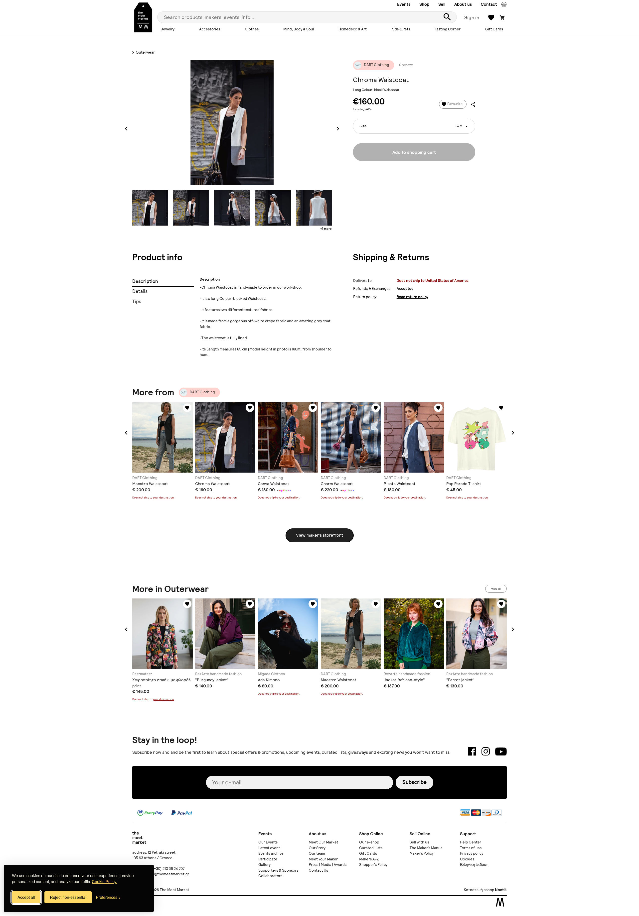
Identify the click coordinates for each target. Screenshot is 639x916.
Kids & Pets (400, 29)
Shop (424, 4)
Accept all (26, 897)
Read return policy (412, 296)
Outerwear (145, 52)
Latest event (269, 847)
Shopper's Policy (373, 864)
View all (496, 588)
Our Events (268, 842)
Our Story (317, 847)
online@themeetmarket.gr (166, 874)
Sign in (471, 17)
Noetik (501, 889)
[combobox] (414, 126)
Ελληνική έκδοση (474, 864)
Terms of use (471, 847)
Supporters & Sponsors (278, 870)
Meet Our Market (323, 842)
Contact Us (318, 870)
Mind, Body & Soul (298, 29)
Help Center (470, 842)
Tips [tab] (136, 301)
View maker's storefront (319, 535)
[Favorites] (187, 408)
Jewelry (167, 29)
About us (463, 4)
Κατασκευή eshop (479, 889)
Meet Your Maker (323, 859)
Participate (267, 859)
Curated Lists (370, 847)
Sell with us (419, 842)
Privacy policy (471, 853)
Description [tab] (145, 281)
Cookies (467, 859)
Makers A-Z (369, 859)
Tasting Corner (448, 29)
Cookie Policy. (104, 881)
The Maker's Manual (427, 847)
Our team (317, 853)
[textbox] (414, 124)
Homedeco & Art (352, 29)
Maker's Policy (422, 853)
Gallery (264, 864)
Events (403, 4)
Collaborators (270, 875)
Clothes (252, 29)
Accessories (209, 29)
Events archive (271, 853)
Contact (489, 4)
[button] (126, 432)
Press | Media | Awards (327, 864)
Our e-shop (369, 842)
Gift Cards (494, 29)
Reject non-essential (68, 897)
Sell (441, 4)
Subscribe (414, 782)
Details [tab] (140, 291)
